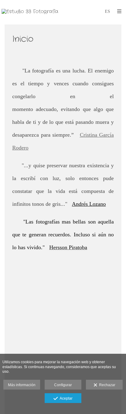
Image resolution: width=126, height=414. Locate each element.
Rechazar (106, 385)
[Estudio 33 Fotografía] (30, 11)
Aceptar (65, 398)
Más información (21, 385)
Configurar (63, 385)
